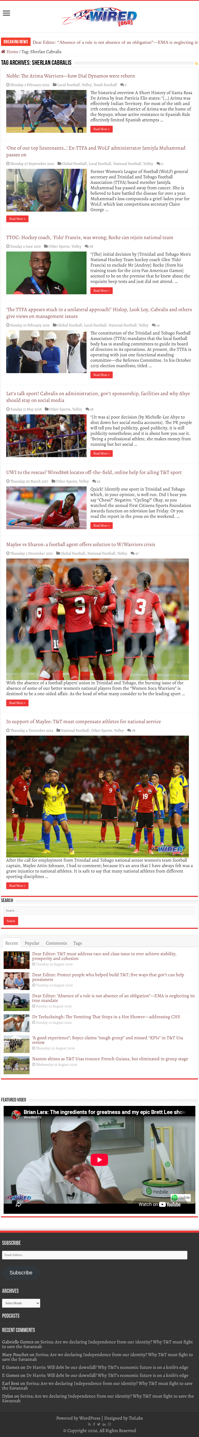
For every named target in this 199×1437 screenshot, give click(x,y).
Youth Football (105, 84)
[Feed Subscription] (196, 63)
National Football (127, 163)
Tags (77, 943)
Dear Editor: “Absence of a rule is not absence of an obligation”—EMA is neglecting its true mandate (113, 998)
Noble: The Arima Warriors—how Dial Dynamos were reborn (70, 75)
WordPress (89, 1418)
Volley (86, 84)
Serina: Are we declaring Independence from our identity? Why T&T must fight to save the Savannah (97, 1344)
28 (91, 246)
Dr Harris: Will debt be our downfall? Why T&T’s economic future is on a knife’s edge (107, 1367)
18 (91, 409)
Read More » (102, 129)
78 (133, 730)
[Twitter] (99, 1424)
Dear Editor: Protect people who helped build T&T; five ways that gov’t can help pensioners (108, 977)
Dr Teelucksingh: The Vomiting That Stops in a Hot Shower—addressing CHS (107, 42)
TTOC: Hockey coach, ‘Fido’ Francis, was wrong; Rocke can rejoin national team (89, 237)
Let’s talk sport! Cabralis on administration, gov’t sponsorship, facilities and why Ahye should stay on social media (98, 397)
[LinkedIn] (104, 1424)
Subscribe (21, 1272)
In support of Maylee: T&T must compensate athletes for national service (83, 721)
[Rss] (89, 1424)
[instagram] (109, 1424)
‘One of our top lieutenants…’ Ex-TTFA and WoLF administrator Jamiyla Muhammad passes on (96, 151)
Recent (11, 943)
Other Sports (58, 246)
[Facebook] (94, 1424)
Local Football (68, 84)
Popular (32, 943)
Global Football (74, 163)
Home (11, 51)
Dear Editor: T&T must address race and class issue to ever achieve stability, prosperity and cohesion (104, 956)
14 (158, 325)
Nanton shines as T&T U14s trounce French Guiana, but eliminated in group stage (110, 1059)
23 (98, 481)
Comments (56, 943)
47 (137, 553)
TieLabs (136, 1418)
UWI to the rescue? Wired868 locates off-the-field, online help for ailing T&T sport (94, 472)
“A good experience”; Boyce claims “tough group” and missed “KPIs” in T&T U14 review (107, 1040)
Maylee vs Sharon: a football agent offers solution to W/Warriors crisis (80, 544)
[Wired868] (99, 15)
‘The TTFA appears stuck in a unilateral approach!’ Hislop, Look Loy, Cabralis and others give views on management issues (99, 313)
